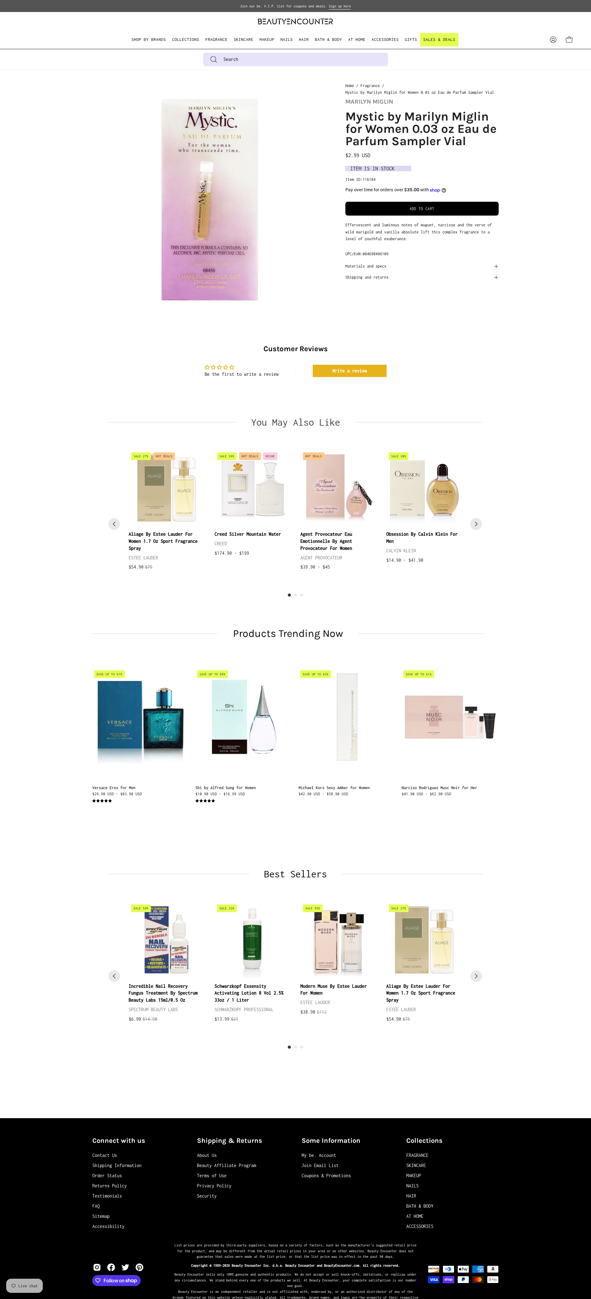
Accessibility (108, 1226)
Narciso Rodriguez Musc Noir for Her (439, 787)
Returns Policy (109, 1185)
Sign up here (340, 6)
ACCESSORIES (419, 1226)
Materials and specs (365, 266)
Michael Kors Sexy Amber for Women (334, 787)
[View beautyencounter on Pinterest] (139, 1267)
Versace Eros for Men (113, 787)
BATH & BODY (419, 1206)
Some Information (331, 1141)
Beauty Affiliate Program (226, 1165)
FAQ (96, 1206)
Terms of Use (212, 1175)
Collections (424, 1141)
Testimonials (107, 1195)
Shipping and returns (366, 277)
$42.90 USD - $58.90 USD (323, 794)
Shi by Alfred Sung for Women (225, 787)
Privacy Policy (214, 1185)
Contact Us (104, 1155)
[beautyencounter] (295, 21)
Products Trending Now (288, 633)
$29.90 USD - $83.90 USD (117, 794)
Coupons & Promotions (326, 1175)
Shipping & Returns (229, 1141)
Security (207, 1195)
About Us (207, 1155)
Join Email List (320, 1165)
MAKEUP (413, 1175)
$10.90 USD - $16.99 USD (220, 794)
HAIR (411, 1195)
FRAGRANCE (417, 1155)
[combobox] (295, 59)
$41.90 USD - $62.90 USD (426, 794)
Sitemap (101, 1216)
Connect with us (118, 1141)
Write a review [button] (349, 370)
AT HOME (415, 1216)
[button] (185, 39)
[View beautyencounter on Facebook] (111, 1267)
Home (349, 85)
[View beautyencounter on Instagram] (97, 1267)
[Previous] (114, 524)
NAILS (412, 1185)
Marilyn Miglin (369, 101)
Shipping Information (117, 1165)
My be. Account (319, 1155)
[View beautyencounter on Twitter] (125, 1267)
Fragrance (370, 85)
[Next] (476, 524)
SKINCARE (416, 1165)
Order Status (107, 1175)
